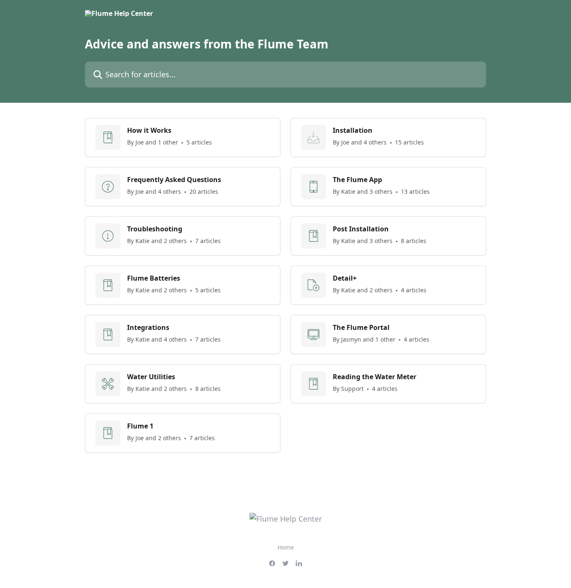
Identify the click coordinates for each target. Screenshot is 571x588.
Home (286, 547)
